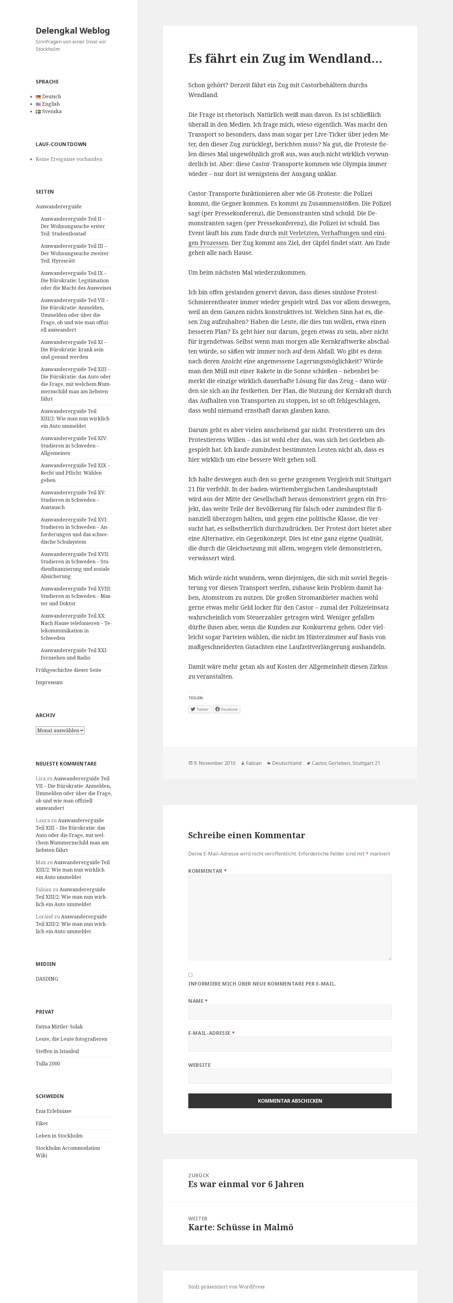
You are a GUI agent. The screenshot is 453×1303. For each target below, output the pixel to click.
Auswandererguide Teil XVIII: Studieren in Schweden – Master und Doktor (76, 596)
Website (199, 1065)
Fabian (254, 763)
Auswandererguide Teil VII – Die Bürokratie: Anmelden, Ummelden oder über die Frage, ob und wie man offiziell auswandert (75, 315)
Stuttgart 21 (366, 763)
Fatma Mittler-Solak (59, 1026)
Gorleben (339, 763)
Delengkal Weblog (73, 30)
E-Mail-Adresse (211, 1033)
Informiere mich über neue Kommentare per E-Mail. (262, 983)
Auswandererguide (59, 206)
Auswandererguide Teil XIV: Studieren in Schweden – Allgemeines (74, 445)
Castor (319, 763)
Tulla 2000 (48, 1063)
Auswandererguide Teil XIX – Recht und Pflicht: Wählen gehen (75, 473)
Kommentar (207, 871)
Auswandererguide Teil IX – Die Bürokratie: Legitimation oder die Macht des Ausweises (76, 280)
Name (198, 1001)
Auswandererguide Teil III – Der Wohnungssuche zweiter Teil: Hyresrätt (75, 253)
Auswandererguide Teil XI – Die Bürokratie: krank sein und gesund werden (74, 349)
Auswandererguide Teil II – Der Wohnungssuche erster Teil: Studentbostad (73, 226)
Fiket (42, 1123)
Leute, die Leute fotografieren (71, 1038)
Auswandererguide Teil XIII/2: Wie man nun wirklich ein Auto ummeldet (75, 418)
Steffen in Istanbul (57, 1051)
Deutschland (286, 763)
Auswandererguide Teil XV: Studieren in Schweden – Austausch (73, 500)
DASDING (47, 978)
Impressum (49, 682)
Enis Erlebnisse (53, 1111)
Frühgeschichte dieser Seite (68, 670)
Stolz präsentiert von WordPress (226, 1286)
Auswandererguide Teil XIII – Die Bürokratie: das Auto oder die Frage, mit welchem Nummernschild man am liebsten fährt (76, 384)
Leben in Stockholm (59, 1135)
